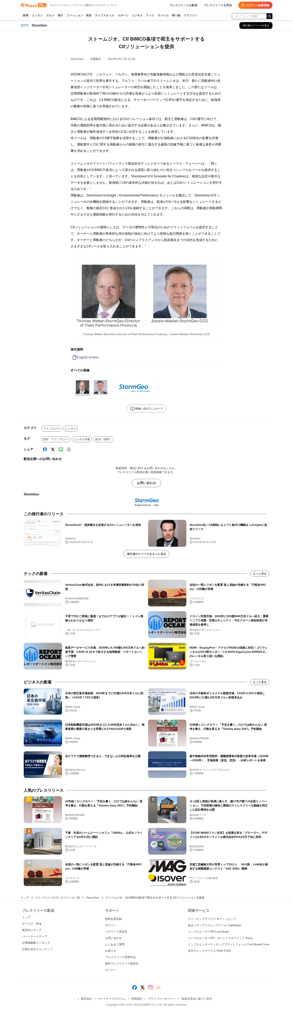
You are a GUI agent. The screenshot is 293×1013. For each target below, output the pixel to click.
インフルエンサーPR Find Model (208, 931)
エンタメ (37, 15)
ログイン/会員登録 (257, 5)
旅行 (60, 15)
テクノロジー (51, 428)
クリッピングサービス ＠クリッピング (212, 918)
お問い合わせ (146, 483)
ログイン (110, 925)
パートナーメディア (34, 936)
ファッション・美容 (78, 15)
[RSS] (158, 987)
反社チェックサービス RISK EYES (209, 950)
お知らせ (110, 950)
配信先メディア (32, 930)
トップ (25, 897)
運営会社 (86, 998)
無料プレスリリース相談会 (122, 963)
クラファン (191, 15)
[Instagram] (150, 987)
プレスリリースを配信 (183, 5)
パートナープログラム (112, 998)
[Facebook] (45, 449)
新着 (26, 15)
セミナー (110, 969)
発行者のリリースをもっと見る (146, 553)
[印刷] (69, 449)
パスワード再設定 (116, 931)
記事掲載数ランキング (36, 942)
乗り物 (176, 15)
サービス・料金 (32, 923)
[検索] (269, 16)
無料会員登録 (113, 918)
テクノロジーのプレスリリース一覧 (57, 897)
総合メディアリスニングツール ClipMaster (214, 925)
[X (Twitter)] (53, 449)
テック (150, 15)
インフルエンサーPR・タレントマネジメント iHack (220, 938)
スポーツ (123, 15)
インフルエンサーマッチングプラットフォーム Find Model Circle (228, 944)
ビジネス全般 (81, 439)
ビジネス (137, 15)
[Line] (61, 449)
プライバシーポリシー (162, 998)
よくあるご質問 (115, 944)
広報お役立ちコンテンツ (37, 949)
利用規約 (136, 998)
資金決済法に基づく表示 (196, 998)
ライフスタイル (104, 15)
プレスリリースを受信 (218, 5)
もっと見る (260, 573)
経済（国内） (103, 439)
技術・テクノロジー (55, 439)
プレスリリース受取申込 (120, 957)
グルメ (50, 15)
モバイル (163, 15)
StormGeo (77, 59)
